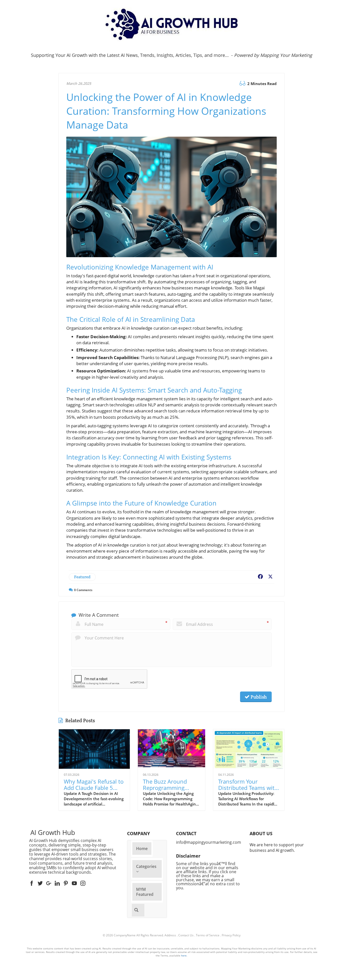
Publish (258, 697)
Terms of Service (207, 935)
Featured (82, 577)
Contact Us (186, 935)
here (184, 955)
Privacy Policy (231, 935)
